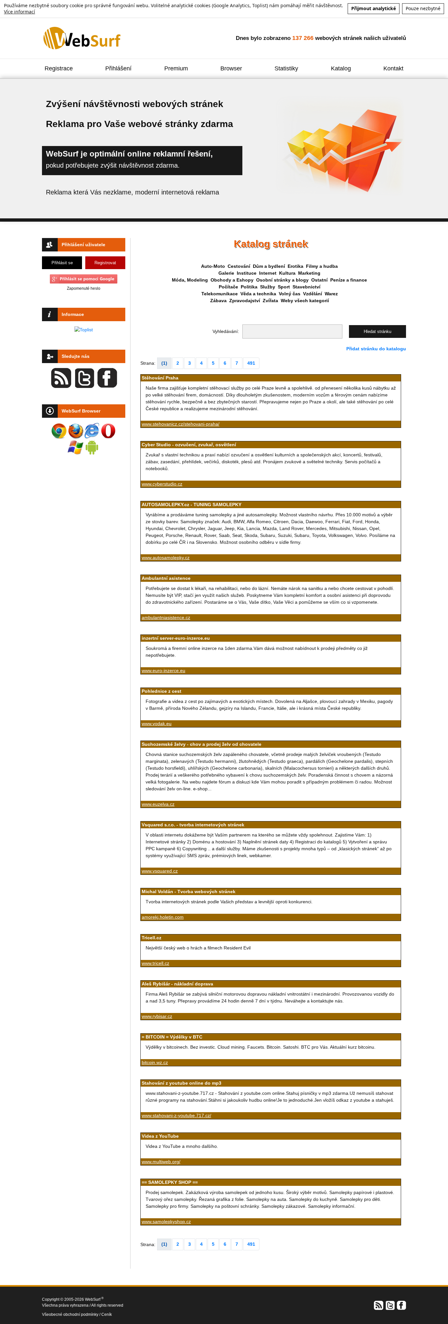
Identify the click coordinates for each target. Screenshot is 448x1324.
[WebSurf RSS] (379, 1304)
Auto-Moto (213, 266)
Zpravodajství (244, 300)
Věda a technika (258, 293)
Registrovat (105, 262)
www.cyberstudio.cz (162, 484)
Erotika (295, 266)
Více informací (19, 12)
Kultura (287, 273)
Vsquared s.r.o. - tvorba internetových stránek (193, 824)
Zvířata (270, 300)
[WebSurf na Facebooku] (401, 1304)
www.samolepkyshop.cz (166, 1221)
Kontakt (393, 68)
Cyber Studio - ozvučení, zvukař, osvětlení (189, 444)
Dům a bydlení (269, 266)
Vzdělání (312, 293)
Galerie (226, 273)
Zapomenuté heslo (83, 288)
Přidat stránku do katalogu (376, 348)
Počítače (228, 286)
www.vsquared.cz (160, 870)
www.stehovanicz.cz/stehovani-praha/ (180, 424)
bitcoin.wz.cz (155, 1062)
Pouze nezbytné (423, 8)
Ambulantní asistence (166, 578)
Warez (331, 293)
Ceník (106, 1314)
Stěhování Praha (160, 377)
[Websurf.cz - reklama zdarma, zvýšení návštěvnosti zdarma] (82, 37)
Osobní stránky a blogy (282, 280)
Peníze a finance (348, 280)
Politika (249, 286)
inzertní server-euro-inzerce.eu (176, 638)
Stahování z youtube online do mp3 (181, 1083)
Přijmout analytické (373, 8)
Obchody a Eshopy (232, 280)
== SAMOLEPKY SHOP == (170, 1182)
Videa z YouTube (160, 1136)
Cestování (239, 266)
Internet (267, 273)
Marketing (309, 273)
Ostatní (319, 280)
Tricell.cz (151, 937)
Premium (176, 68)
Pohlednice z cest (161, 691)
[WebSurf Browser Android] (92, 447)
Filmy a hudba (322, 266)
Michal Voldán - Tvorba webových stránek (188, 891)
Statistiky (286, 68)
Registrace (59, 68)
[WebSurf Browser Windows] (75, 447)
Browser (231, 68)
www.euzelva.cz (158, 804)
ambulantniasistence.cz (166, 617)
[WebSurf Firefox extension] (75, 431)
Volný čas (289, 293)
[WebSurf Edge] (92, 431)
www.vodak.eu (157, 723)
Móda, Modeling (190, 280)
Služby (267, 286)
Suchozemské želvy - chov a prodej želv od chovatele (201, 744)
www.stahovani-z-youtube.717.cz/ (176, 1115)
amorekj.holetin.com (163, 917)
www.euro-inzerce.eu (163, 670)
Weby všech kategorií (305, 300)
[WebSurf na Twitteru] (390, 1304)
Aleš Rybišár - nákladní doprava (177, 983)
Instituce (246, 273)
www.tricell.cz (155, 963)
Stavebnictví (306, 286)
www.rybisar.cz (157, 1016)
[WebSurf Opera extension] (108, 431)
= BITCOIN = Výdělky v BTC (172, 1036)
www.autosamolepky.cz (166, 557)
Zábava (218, 300)
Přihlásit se (62, 262)
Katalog (341, 68)
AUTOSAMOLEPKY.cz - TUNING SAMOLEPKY (191, 504)
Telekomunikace (219, 293)
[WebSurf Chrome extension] (59, 431)
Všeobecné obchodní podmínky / (71, 1314)
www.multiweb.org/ (161, 1161)
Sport (284, 286)
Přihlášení (118, 68)
